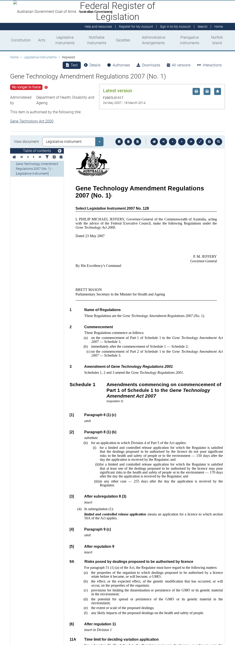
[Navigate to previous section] (172, 141)
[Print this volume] (209, 141)
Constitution (21, 40)
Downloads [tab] (151, 65)
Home (14, 57)
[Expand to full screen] (200, 141)
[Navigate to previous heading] (28, 157)
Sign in (175, 26)
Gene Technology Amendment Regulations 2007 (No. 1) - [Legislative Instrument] (37, 168)
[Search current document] (218, 141)
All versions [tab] (181, 65)
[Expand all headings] (54, 157)
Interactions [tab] (212, 65)
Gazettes (123, 40)
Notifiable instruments (96, 40)
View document (26, 141)
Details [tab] (95, 65)
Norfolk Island (217, 40)
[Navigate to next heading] (33, 157)
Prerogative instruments (189, 40)
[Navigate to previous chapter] (163, 141)
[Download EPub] (119, 141)
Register (136, 26)
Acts (41, 40)
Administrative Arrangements (153, 40)
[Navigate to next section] (181, 141)
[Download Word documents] (137, 141)
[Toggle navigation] (59, 151)
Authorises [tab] (121, 65)
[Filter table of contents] (47, 157)
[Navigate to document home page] (14, 157)
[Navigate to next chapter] (191, 141)
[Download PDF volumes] (128, 141)
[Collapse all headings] (61, 157)
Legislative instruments (65, 40)
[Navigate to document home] (154, 141)
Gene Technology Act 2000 (31, 121)
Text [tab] (74, 65)
